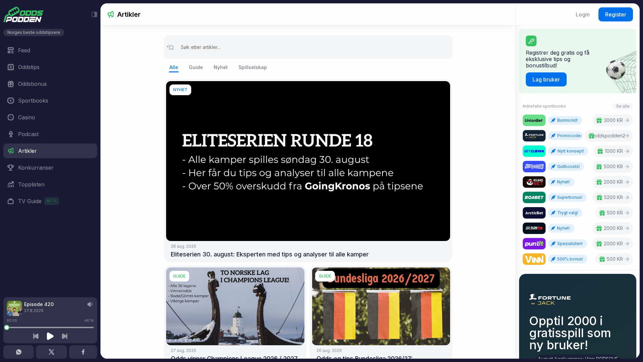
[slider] (6, 327)
